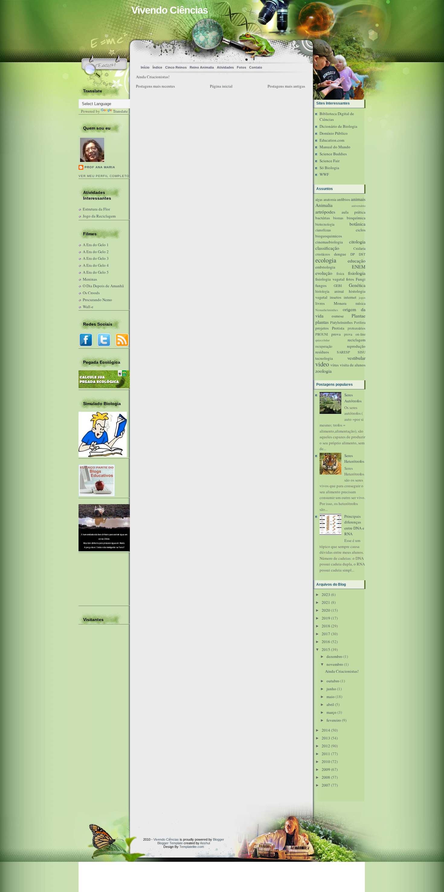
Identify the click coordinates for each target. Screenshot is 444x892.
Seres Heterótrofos (354, 458)
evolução (323, 273)
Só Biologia (329, 167)
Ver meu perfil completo (104, 176)
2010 (326, 761)
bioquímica (356, 218)
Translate (120, 111)
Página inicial (221, 86)
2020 (326, 610)
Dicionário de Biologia (338, 126)
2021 (326, 602)
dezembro (335, 656)
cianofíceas (323, 230)
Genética (357, 285)
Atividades (225, 67)
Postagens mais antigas (286, 86)
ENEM (358, 267)
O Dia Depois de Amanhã (103, 285)
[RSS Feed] (272, 50)
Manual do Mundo (335, 147)
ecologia (325, 260)
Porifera (359, 322)
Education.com (332, 140)
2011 (326, 753)
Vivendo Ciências (169, 10)
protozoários (356, 328)
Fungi (360, 279)
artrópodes (325, 212)
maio (331, 696)
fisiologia (356, 273)
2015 (326, 649)
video (322, 364)
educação (356, 261)
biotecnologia (324, 224)
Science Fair (329, 160)
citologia (357, 242)
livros (320, 303)
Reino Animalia (202, 67)
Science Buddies (333, 153)
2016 (326, 641)
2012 (326, 746)
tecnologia (324, 358)
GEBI (338, 285)
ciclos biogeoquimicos (340, 233)
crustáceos (322, 254)
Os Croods (91, 292)
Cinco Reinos (176, 67)
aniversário (358, 206)
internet (350, 297)
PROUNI (321, 334)
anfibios (343, 199)
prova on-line (354, 334)
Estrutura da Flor (96, 209)
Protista (338, 328)
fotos (350, 279)
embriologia (325, 267)
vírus (334, 365)
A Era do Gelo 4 (96, 265)
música (360, 303)
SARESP (343, 352)
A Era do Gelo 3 (96, 258)
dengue (340, 254)
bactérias (322, 218)
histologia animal (329, 291)
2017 (326, 633)
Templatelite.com (191, 847)
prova (336, 334)
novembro (335, 664)
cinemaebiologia (329, 242)
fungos (321, 285)
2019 (326, 618)
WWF (324, 174)
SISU (361, 352)
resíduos (322, 352)
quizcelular (322, 340)
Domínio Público (334, 133)
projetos (322, 328)
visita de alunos (353, 365)
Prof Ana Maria (100, 167)
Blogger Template (170, 843)
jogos (362, 297)
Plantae (358, 316)
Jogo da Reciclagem (99, 216)
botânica (357, 224)
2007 (326, 785)
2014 (326, 730)
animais (358, 199)
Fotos (241, 67)
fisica (340, 273)
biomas (338, 218)
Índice (157, 67)
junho (331, 688)
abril (330, 704)
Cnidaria (359, 248)
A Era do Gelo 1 (96, 244)
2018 (326, 626)
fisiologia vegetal (330, 279)
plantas (322, 322)
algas (319, 199)
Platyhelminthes (341, 322)
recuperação (323, 346)
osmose (338, 316)
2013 (326, 738)
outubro (333, 681)
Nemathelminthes (326, 310)
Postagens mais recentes (155, 86)
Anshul (205, 843)
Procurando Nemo (97, 299)
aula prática (354, 212)
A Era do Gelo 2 (96, 251)
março (331, 712)
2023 (326, 594)
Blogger (218, 839)
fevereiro (334, 720)
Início (145, 67)
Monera (340, 303)
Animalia (324, 205)
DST (362, 254)
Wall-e (88, 306)
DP (352, 254)
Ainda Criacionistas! (152, 76)
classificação (327, 248)
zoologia (323, 371)
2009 (326, 769)
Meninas (90, 279)
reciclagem (356, 340)
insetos (335, 297)
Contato (255, 67)
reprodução (356, 346)
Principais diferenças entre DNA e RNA (354, 525)
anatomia (329, 199)
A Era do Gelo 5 (96, 272)
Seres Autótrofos (353, 398)
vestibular (356, 358)
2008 (326, 777)
